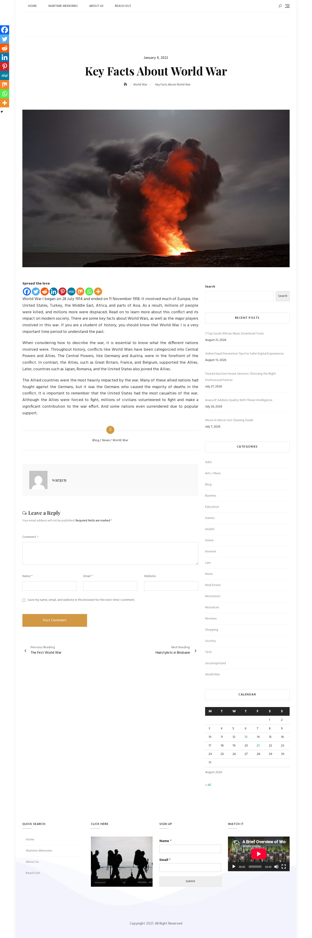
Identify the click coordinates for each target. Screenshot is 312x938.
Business (210, 495)
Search (210, 287)
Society (210, 641)
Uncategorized (215, 663)
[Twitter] (36, 291)
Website (150, 576)
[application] (259, 854)
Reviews (211, 618)
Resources (212, 607)
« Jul (208, 785)
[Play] (234, 866)
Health (209, 529)
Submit (190, 881)
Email (88, 576)
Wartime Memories (63, 6)
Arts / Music (213, 473)
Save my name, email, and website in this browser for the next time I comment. (81, 600)
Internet (210, 551)
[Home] (125, 84)
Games (209, 518)
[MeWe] (71, 291)
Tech (208, 652)
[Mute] (276, 866)
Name (27, 576)
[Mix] (80, 291)
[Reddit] (45, 291)
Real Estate (213, 585)
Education (212, 507)
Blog (96, 440)
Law (208, 562)
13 (246, 737)
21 (258, 745)
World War (120, 440)
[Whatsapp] (89, 291)
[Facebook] (27, 291)
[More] (98, 291)
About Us (96, 6)
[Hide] (2, 112)
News (106, 440)
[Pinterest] (62, 291)
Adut (208, 462)
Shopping (211, 629)
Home (32, 6)
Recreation (212, 596)
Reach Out (123, 6)
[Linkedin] (54, 291)
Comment (30, 537)
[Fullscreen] (283, 866)
